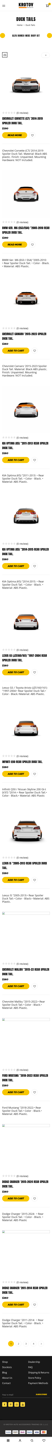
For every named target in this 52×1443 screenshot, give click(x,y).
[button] (48, 5)
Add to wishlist (32, 135)
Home (20, 25)
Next (41, 1344)
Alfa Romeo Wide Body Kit (26, 35)
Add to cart (16, 350)
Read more (15, 135)
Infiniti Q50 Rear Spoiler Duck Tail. (22, 762)
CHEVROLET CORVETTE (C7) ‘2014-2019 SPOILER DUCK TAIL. (22, 120)
